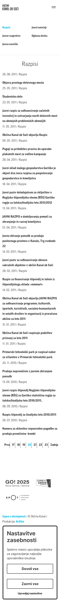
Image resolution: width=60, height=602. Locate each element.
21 (35, 445)
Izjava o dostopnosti (14, 516)
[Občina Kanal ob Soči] (10, 7)
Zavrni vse (30, 584)
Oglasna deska (39, 36)
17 (13, 445)
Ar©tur (20, 521)
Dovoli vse (30, 569)
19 (23, 445)
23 (46, 445)
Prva (7, 445)
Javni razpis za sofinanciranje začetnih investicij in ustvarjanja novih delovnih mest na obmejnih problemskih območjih (29, 116)
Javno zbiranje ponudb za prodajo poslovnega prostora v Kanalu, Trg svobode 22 (29, 241)
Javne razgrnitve (11, 36)
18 (18, 445)
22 (40, 445)
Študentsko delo (12, 96)
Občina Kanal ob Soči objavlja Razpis (24, 135)
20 (29, 445)
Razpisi (6, 27)
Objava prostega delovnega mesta (23, 82)
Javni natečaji (39, 27)
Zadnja (54, 445)
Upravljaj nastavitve (30, 593)
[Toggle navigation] (54, 7)
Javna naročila (10, 44)
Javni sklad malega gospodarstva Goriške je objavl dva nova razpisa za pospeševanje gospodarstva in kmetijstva (29, 173)
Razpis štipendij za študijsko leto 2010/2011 (29, 414)
